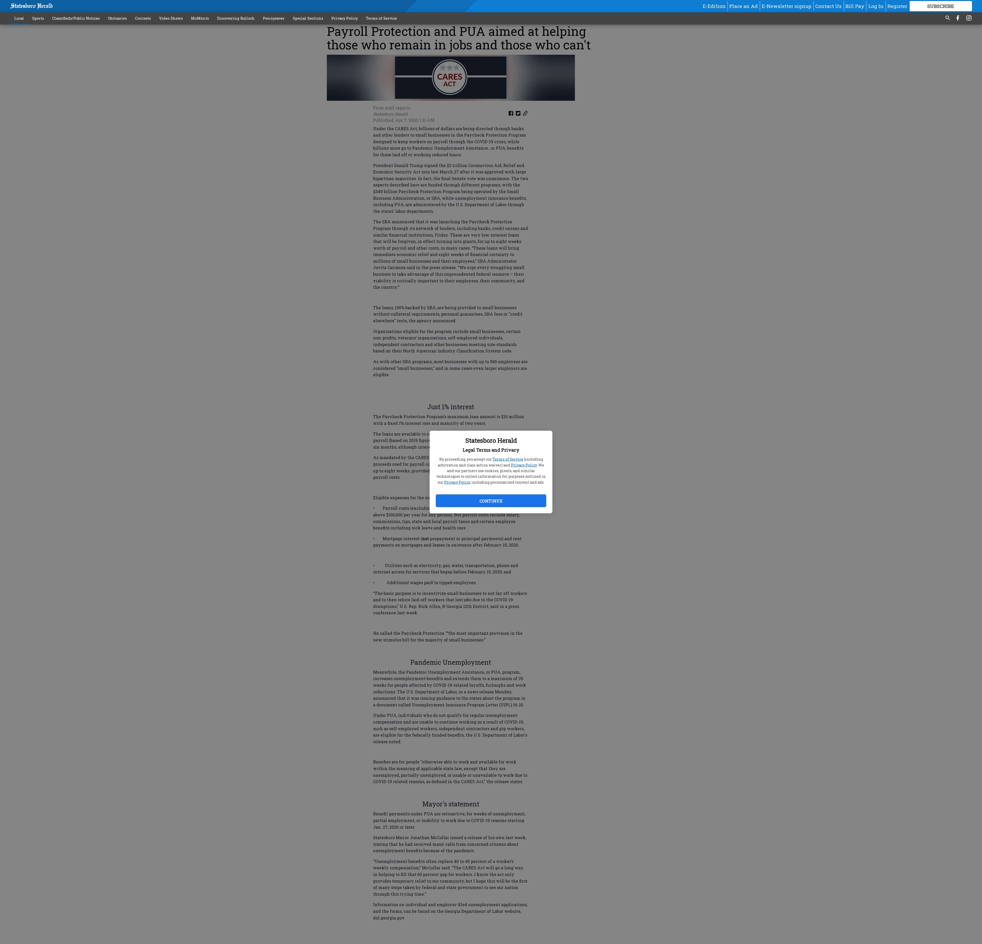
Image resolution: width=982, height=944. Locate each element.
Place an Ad (743, 6)
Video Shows (171, 18)
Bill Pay (854, 6)
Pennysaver (274, 18)
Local (19, 18)
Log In (876, 6)
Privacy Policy (524, 465)
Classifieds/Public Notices (76, 18)
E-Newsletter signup (786, 6)
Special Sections (308, 18)
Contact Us (828, 6)
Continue (491, 501)
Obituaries (117, 18)
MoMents (200, 18)
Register (897, 6)
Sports (38, 18)
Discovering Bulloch (236, 18)
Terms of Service (508, 459)
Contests (143, 18)
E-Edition (714, 6)
